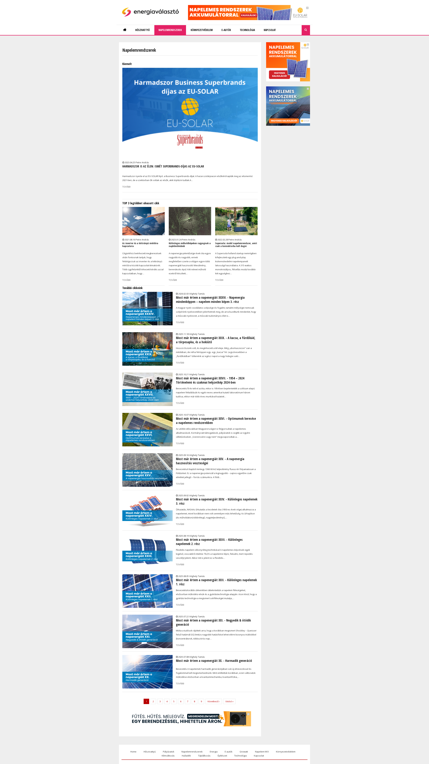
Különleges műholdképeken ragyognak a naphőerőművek (190, 244)
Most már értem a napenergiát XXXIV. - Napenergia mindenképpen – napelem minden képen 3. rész (210, 299)
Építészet (222, 755)
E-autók (228, 751)
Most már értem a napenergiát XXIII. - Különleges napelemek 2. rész (209, 541)
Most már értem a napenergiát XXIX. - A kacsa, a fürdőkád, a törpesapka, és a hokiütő (215, 340)
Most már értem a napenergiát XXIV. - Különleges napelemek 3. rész (216, 501)
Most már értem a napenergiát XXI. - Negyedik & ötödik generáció (213, 622)
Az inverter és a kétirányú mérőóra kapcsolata (140, 244)
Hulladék (186, 755)
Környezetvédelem (285, 751)
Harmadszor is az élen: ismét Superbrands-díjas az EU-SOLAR (163, 166)
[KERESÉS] (306, 30)
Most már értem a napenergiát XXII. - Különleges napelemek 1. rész (216, 582)
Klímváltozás (168, 755)
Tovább (126, 186)
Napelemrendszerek (192, 751)
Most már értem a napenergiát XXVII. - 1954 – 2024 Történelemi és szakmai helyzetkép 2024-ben (210, 380)
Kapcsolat (259, 755)
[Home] (151, 12)
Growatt (244, 751)
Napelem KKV (262, 751)
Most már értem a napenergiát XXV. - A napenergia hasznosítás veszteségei (210, 461)
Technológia (240, 755)
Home (133, 751)
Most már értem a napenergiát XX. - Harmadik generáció (214, 660)
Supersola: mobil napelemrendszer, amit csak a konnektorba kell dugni (236, 244)
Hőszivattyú (150, 751)
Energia (214, 751)
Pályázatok (168, 751)
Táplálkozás (204, 755)
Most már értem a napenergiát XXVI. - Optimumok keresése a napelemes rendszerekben (216, 420)
